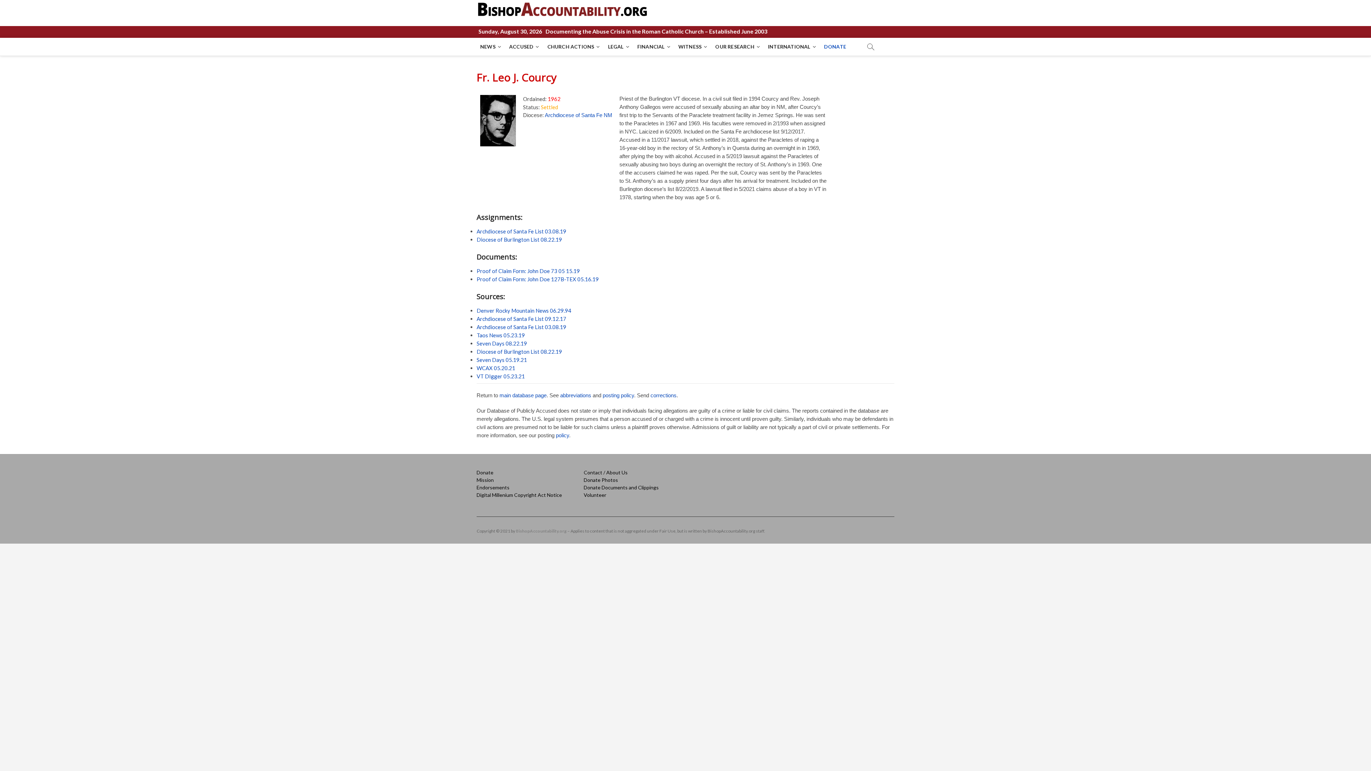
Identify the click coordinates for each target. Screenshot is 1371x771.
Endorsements (493, 487)
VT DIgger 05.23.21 (501, 376)
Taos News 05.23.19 (501, 335)
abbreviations (575, 395)
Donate (485, 472)
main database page (523, 395)
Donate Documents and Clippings (621, 487)
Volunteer (595, 495)
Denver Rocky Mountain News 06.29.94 (524, 310)
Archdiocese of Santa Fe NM (578, 115)
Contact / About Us (606, 472)
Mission (485, 480)
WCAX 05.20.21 (496, 368)
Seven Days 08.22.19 (502, 343)
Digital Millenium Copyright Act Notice (519, 495)
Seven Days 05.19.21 (502, 360)
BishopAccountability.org (541, 531)
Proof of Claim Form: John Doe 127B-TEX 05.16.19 (538, 279)
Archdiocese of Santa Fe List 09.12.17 (521, 319)
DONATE (835, 47)
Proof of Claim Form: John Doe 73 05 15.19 (528, 271)
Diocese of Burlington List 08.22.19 (519, 239)
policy (562, 435)
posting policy (618, 395)
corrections (664, 395)
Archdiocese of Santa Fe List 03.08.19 (521, 231)
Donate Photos (601, 480)
